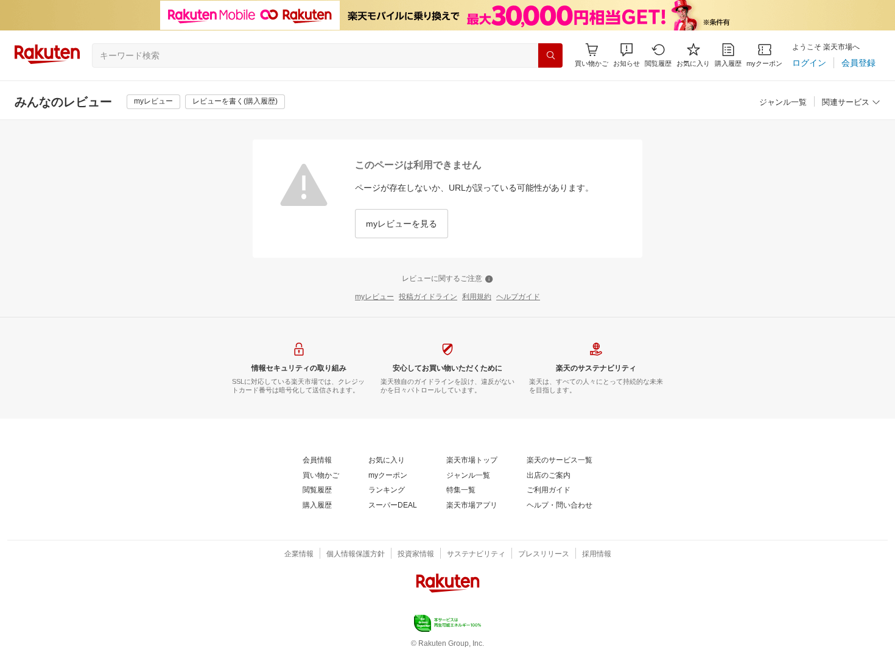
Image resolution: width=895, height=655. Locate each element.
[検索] (550, 55)
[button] (626, 55)
